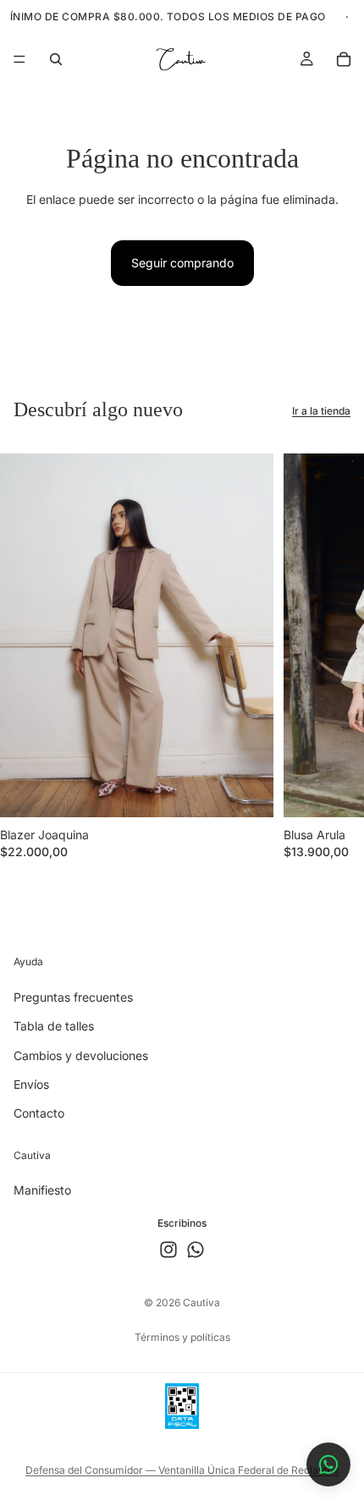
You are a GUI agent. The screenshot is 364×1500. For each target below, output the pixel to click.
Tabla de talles (54, 1026)
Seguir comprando (182, 262)
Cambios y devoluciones (81, 1054)
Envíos (31, 1083)
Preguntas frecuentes (73, 996)
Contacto (39, 1113)
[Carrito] (343, 59)
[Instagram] (168, 1249)
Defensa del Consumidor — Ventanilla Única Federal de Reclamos (182, 1470)
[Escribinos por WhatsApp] (328, 1464)
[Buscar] (55, 59)
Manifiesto (42, 1190)
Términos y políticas (182, 1337)
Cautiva (201, 1302)
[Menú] (19, 59)
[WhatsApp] (195, 1249)
